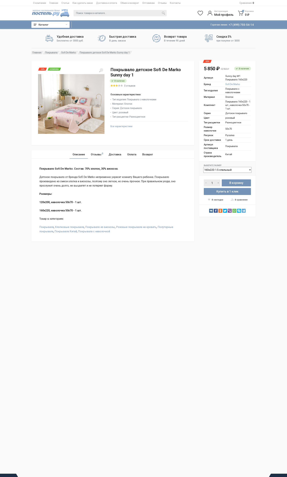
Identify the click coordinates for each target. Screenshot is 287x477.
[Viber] (230, 211)
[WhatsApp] (234, 211)
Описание (79, 154)
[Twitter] (225, 211)
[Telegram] (244, 211)
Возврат (147, 154)
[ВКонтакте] (211, 211)
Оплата (131, 154)
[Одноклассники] (220, 211)
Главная (53, 3)
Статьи (65, 3)
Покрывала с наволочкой (94, 231)
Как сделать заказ (83, 3)
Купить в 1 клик (227, 191)
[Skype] (239, 211)
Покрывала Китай (65, 231)
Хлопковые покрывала (69, 227)
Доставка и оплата (106, 3)
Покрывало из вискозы (100, 227)
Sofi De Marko (68, 52)
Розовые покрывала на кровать (136, 227)
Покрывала (51, 52)
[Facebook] (216, 211)
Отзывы (162, 3)
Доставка (115, 154)
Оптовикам (148, 3)
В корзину (236, 183)
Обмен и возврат (129, 3)
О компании (39, 3)
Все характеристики (121, 126)
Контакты (175, 3)
